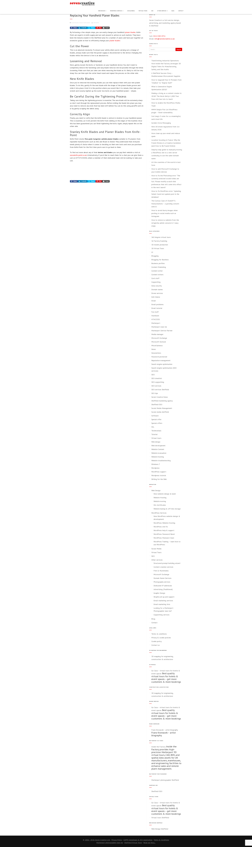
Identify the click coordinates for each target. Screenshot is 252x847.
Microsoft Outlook (158, 342)
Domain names (157, 289)
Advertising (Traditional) (163, 589)
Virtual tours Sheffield (160, 817)
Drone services (157, 293)
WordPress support (158, 472)
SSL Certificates (160, 505)
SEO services (156, 386)
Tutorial (154, 434)
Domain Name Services (162, 578)
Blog (173, 10)
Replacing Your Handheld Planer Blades (94, 15)
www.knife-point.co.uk (78, 155)
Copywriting (155, 282)
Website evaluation (158, 453)
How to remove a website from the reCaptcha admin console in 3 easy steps (165, 223)
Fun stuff (155, 312)
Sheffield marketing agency (162, 401)
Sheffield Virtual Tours (133, 842)
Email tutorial (156, 308)
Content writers (157, 274)
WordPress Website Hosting (164, 523)
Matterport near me (159, 327)
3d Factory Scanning (159, 241)
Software (154, 416)
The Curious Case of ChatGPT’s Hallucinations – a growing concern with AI (165, 204)
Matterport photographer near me (109, 842)
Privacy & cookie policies (161, 637)
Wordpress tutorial (158, 475)
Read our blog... (149, 842)
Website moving (160, 501)
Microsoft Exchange (159, 338)
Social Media (131, 10)
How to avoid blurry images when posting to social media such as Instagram (164, 213)
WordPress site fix (161, 527)
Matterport (155, 323)
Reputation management (160, 360)
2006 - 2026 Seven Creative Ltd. (97, 840)
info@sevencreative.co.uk (165, 39)
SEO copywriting (157, 382)
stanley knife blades (84, 22)
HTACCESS (155, 319)
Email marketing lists (162, 604)
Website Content (157, 449)
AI (152, 252)
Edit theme (155, 297)
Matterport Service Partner (162, 330)
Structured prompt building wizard (167, 563)
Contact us (155, 645)
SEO (152, 10)
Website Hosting (160, 497)
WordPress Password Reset (164, 534)
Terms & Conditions (161, 840)
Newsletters (156, 353)
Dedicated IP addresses (163, 585)
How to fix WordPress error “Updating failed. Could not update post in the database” (166, 194)
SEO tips (154, 393)
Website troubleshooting (161, 460)
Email (153, 301)
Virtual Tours (143, 10)
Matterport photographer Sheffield (165, 780)
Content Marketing (158, 267)
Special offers (156, 423)
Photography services (162, 582)
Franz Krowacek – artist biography (164, 730)
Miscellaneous (157, 345)
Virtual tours (156, 438)
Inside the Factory (158, 747)
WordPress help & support (164, 530)
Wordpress (155, 468)
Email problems (157, 304)
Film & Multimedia (161, 571)
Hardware (155, 316)
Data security (156, 286)
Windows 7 (155, 464)
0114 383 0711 (159, 36)
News (153, 349)
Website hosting (157, 457)
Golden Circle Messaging (161, 123)
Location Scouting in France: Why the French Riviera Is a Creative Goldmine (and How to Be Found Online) (166, 143)
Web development (158, 445)
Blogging (154, 256)
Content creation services (163, 567)
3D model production (159, 245)
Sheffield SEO (156, 404)
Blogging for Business (160, 259)
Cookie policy (156, 641)
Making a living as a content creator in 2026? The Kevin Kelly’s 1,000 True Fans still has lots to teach (166, 96)
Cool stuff (155, 278)
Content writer (157, 271)
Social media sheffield (160, 412)
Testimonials (156, 430)
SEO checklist (156, 378)
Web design (155, 442)
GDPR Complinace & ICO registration (137, 840)
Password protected (159, 357)
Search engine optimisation (161, 364)
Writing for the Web (159, 479)
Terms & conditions (159, 634)
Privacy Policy (116, 840)
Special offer (156, 419)
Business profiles (158, 263)
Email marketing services (163, 600)
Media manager (157, 334)
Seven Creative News (159, 397)
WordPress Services (116, 10)
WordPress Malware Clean (164, 538)
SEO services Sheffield (160, 389)
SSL (152, 427)
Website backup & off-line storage (167, 509)
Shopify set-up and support (164, 597)
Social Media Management (161, 408)
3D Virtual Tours (157, 248)
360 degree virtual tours (161, 237)
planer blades (75, 22)
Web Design (101, 10)
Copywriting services (161, 615)
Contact (181, 10)
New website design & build (165, 494)
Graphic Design (159, 593)
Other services (162, 10)
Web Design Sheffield (159, 829)
